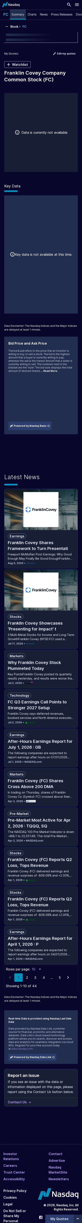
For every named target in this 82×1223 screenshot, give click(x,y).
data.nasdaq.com (22, 1048)
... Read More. (49, 370)
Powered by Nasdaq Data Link (32, 1057)
